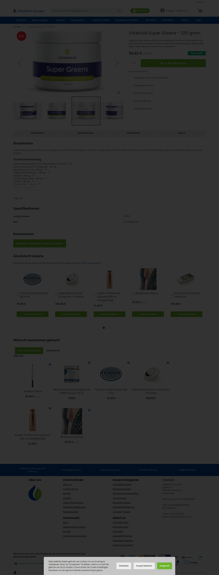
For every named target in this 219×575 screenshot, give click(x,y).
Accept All (164, 565)
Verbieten (124, 565)
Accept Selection (144, 565)
